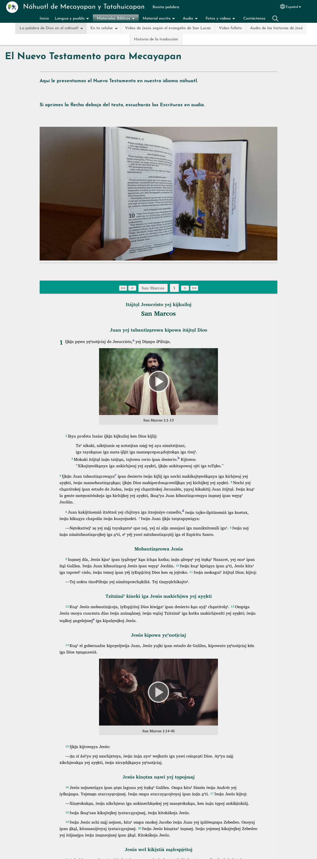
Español (292, 7)
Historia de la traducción (156, 39)
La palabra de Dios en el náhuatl (49, 28)
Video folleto (230, 28)
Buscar (275, 18)
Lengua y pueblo (70, 19)
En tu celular (101, 28)
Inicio (44, 19)
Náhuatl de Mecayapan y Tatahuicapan (84, 7)
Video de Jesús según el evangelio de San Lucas (168, 28)
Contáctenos (254, 19)
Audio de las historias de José (276, 28)
